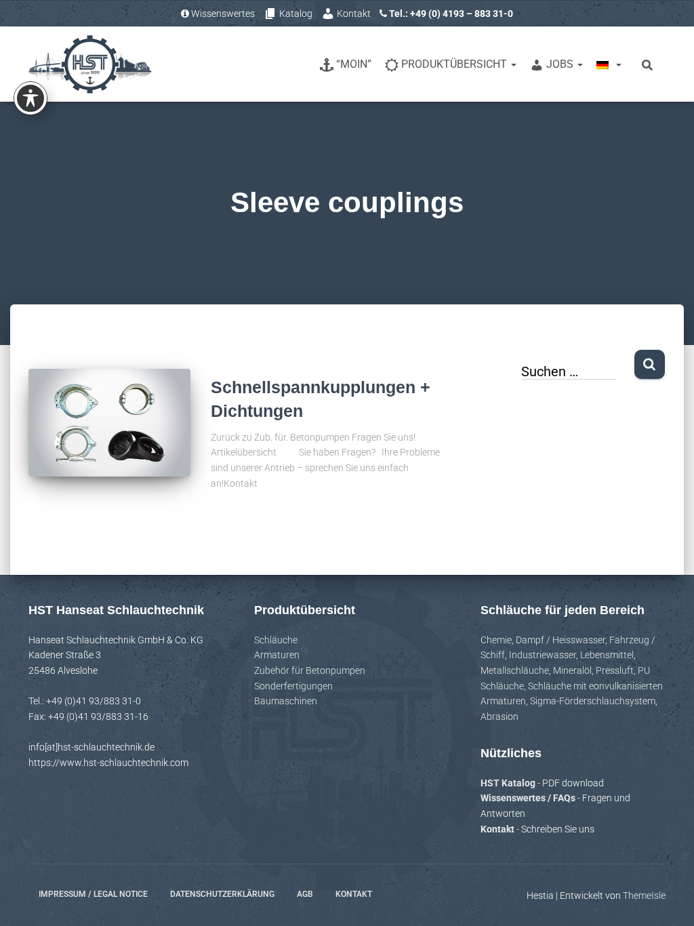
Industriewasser (542, 654)
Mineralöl (572, 670)
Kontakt (354, 13)
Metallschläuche (515, 670)
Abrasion (499, 716)
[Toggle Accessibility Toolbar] (30, 98)
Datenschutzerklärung (222, 894)
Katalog (295, 13)
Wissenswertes (223, 13)
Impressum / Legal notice (93, 894)
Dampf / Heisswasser (560, 640)
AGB (305, 894)
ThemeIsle (644, 895)
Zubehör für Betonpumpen (309, 670)
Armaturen (277, 654)
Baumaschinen (285, 701)
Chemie (496, 640)
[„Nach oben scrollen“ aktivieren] (667, 899)
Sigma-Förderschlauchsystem (592, 701)
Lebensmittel (607, 654)
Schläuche (276, 640)
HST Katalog (509, 783)
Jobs (561, 64)
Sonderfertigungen (293, 686)
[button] (513, 64)
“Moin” (353, 64)
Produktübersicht (455, 64)
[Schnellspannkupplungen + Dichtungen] (109, 423)
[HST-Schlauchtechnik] (90, 64)
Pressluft (615, 670)
